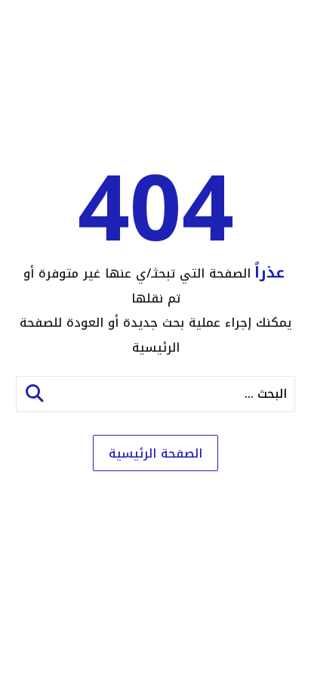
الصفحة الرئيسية (155, 453)
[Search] (35, 394)
